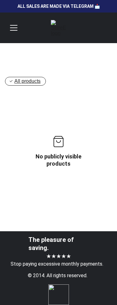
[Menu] (13, 28)
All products (27, 81)
